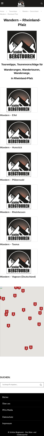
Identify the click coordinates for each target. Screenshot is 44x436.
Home (2, 11)
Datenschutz (7, 417)
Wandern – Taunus (9, 244)
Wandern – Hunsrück (11, 147)
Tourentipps (13, 11)
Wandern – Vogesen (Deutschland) (18, 277)
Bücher (5, 397)
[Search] (41, 3)
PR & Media (7, 410)
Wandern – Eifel (8, 115)
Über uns (6, 404)
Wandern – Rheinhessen (12, 212)
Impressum (7, 423)
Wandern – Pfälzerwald (12, 180)
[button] (19, 287)
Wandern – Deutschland (30, 11)
